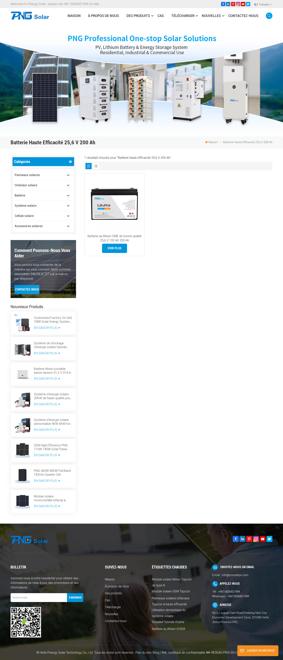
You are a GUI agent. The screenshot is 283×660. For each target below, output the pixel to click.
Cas (160, 16)
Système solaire (25, 205)
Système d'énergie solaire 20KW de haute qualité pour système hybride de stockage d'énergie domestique (52, 396)
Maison (110, 579)
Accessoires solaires (29, 226)
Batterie (20, 195)
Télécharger (182, 16)
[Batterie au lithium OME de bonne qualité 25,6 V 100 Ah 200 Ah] (114, 203)
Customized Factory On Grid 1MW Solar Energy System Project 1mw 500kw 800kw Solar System (53, 320)
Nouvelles (211, 16)
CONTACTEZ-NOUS (27, 289)
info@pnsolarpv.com (235, 575)
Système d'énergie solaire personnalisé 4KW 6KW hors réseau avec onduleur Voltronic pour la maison (53, 422)
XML (164, 652)
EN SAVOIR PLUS (46, 328)
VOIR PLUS (114, 248)
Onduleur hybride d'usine (168, 622)
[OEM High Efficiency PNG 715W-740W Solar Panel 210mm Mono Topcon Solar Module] (22, 450)
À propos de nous (103, 16)
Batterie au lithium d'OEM (168, 629)
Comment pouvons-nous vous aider (42, 253)
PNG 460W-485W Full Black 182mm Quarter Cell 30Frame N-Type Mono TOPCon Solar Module (52, 473)
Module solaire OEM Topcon (171, 591)
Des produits (138, 16)
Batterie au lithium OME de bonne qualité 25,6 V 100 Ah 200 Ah (115, 238)
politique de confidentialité (187, 652)
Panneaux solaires (27, 175)
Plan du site (144, 652)
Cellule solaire (24, 216)
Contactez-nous (243, 16)
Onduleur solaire (26, 185)
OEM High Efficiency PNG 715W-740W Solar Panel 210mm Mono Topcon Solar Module (53, 447)
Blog (156, 652)
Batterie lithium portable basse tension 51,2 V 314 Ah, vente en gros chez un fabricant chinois (53, 371)
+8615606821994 (229, 591)
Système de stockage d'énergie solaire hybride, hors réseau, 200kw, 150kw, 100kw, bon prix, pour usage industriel (52, 345)
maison (74, 16)
